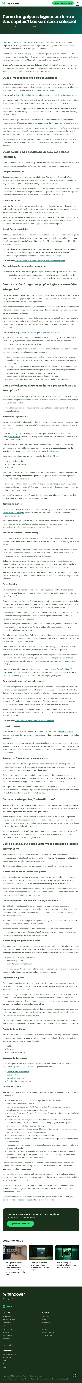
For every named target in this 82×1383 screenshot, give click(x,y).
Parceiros (45, 1319)
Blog (4, 1361)
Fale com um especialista (63, 3)
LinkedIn (9, 1306)
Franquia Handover (9, 1319)
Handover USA (47, 1335)
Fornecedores (46, 1326)
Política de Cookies (36, 1379)
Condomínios (7, 1323)
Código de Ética (65, 1379)
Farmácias (6, 1339)
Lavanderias (7, 1342)
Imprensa (45, 1329)
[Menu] (77, 3)
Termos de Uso (7, 1379)
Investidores (46, 1323)
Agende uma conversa (20, 1224)
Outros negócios (8, 1345)
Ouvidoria (6, 1364)
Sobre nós (45, 1316)
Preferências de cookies (51, 1379)
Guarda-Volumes (8, 1316)
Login (4, 1367)
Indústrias (6, 1326)
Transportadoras (8, 1335)
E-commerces (7, 1329)
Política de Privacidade (21, 1379)
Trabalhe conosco (48, 1332)
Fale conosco (7, 1357)
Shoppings (6, 1332)
